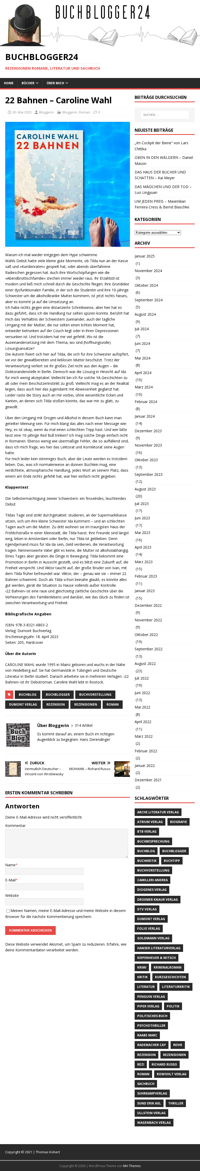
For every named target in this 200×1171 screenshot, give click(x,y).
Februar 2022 (146, 750)
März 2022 (144, 736)
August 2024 (145, 314)
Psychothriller (151, 1025)
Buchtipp (172, 860)
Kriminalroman (168, 967)
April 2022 (143, 721)
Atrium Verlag (150, 822)
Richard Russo (164, 1064)
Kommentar (15, 825)
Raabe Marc (147, 1035)
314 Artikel (83, 725)
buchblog (27, 694)
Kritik (142, 977)
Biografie (178, 822)
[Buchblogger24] (100, 43)
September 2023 (148, 474)
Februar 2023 (146, 576)
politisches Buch (152, 1016)
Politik (173, 1006)
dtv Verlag (147, 909)
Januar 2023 (145, 590)
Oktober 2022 (146, 634)
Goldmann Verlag (153, 938)
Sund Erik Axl (149, 1103)
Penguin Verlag (151, 996)
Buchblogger (58, 694)
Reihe (177, 1045)
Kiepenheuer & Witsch (156, 958)
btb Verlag (147, 831)
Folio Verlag (148, 928)
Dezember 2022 (148, 605)
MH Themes (132, 1166)
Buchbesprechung (153, 841)
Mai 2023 (142, 532)
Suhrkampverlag (152, 1093)
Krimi (141, 967)
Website (12, 895)
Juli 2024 (142, 328)
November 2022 (148, 619)
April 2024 (143, 372)
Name (10, 864)
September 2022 (148, 648)
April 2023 (143, 547)
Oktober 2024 (146, 285)
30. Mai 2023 (22, 112)
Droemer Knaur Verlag (157, 899)
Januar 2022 (145, 765)
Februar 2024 (146, 401)
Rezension (55, 704)
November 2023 (148, 445)
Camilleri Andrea (152, 880)
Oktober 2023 (146, 459)
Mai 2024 (142, 358)
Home (9, 83)
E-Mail (10, 880)
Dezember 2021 (148, 779)
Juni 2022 (142, 692)
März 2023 (144, 561)
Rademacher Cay (151, 1045)
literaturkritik (176, 986)
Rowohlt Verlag (171, 1074)
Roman (84, 112)
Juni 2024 (142, 343)
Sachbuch (145, 1084)
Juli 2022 (142, 678)
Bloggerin (46, 112)
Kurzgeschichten (170, 977)
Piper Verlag (148, 1006)
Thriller (175, 1103)
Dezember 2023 (148, 430)
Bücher (28, 83)
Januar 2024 (145, 416)
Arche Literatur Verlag (158, 812)
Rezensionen (85, 704)
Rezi (140, 1064)
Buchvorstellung (95, 694)
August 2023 (145, 489)
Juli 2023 (142, 503)
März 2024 (144, 387)
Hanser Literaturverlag (158, 948)
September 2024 (148, 299)
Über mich (55, 83)
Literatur (146, 986)
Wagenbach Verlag (154, 1122)
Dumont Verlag (23, 704)
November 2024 (148, 270)
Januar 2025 (145, 256)
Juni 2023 (142, 517)
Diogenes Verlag (152, 889)
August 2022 (145, 663)
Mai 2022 (142, 707)
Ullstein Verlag (151, 1113)
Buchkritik (147, 860)
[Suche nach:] (165, 114)
